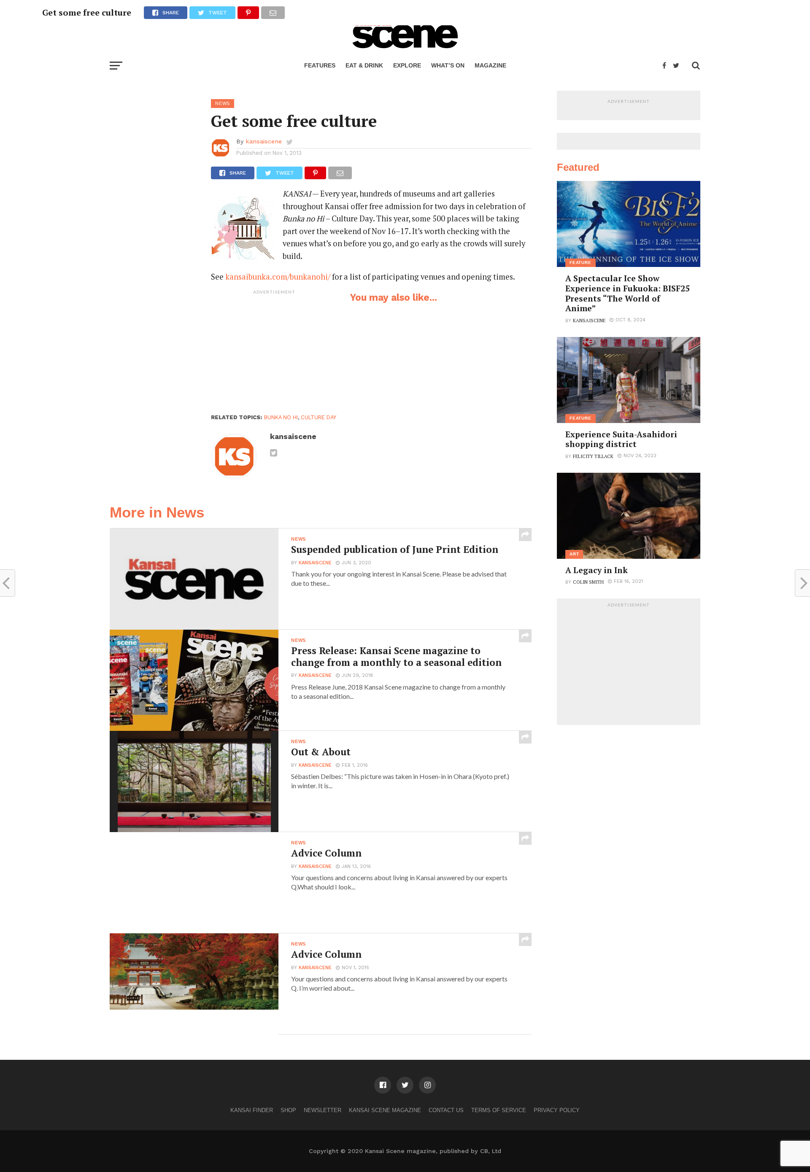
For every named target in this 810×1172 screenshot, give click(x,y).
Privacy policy (557, 1110)
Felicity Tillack (593, 456)
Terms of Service (498, 1110)
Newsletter (322, 1110)
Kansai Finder (251, 1110)
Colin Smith (588, 582)
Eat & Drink (364, 65)
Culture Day (318, 417)
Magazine (490, 65)
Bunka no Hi (281, 417)
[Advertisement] (274, 351)
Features (319, 65)
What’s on (447, 65)
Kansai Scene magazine (385, 1110)
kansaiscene (264, 141)
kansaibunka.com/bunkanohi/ (277, 277)
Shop (288, 1110)
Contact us (446, 1110)
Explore (407, 65)
